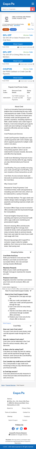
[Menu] (33, 4)
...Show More (16, 25)
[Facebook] (13, 429)
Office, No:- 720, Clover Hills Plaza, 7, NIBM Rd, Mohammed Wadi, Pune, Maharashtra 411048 (18, 403)
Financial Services (11, 385)
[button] (32, 9)
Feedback (27, 416)
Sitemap (9, 416)
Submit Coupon (13, 420)
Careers (24, 420)
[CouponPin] (8, 3)
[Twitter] (17, 429)
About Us (10, 408)
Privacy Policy (26, 408)
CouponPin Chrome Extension (18, 433)
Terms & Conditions (11, 412)
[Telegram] (21, 429)
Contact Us (26, 412)
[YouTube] (25, 429)
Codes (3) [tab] (13, 29)
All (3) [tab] (5, 29)
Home (3, 385)
